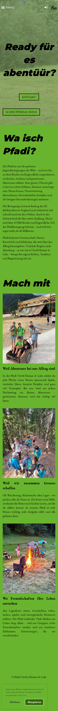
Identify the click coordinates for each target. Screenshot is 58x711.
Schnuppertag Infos (21, 112)
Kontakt (29, 97)
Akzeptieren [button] (34, 702)
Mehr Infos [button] (22, 695)
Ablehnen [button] (14, 702)
